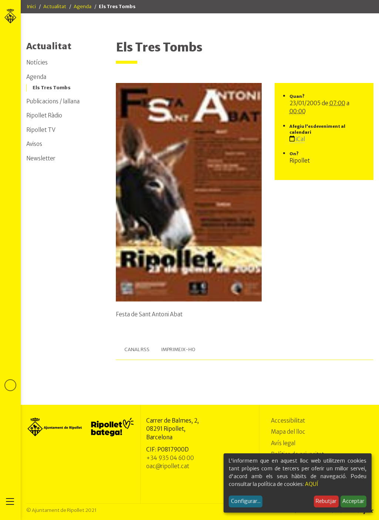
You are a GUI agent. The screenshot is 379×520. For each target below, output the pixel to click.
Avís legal (283, 443)
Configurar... (246, 501)
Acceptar (353, 501)
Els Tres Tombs (52, 87)
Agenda (82, 6)
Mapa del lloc (288, 431)
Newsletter (41, 158)
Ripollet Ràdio (44, 115)
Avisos (34, 143)
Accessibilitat (288, 420)
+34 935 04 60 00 (170, 457)
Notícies (37, 62)
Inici (31, 6)
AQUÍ (311, 484)
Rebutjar (326, 501)
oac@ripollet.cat (167, 466)
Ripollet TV (41, 129)
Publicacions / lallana (53, 101)
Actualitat (54, 6)
